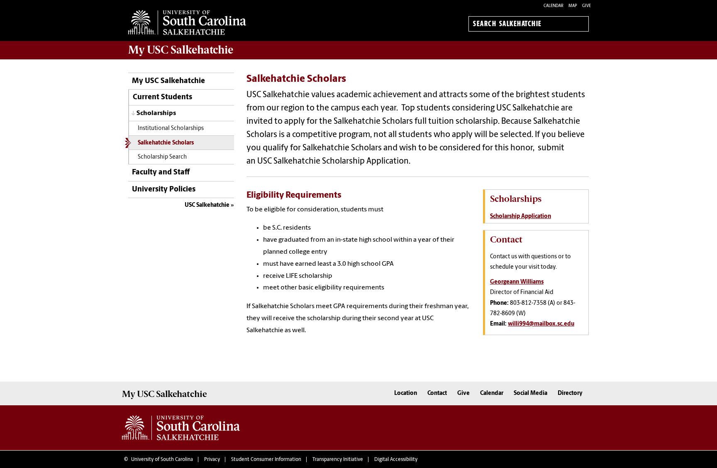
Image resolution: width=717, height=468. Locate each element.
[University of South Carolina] (181, 427)
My (180, 50)
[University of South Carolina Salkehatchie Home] (187, 22)
